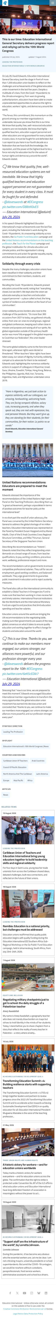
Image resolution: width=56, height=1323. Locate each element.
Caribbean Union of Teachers (15, 760)
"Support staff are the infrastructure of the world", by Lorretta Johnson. (28, 1238)
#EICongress (35, 201)
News (5, 794)
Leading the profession (13, 731)
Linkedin (46, 1293)
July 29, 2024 (11, 216)
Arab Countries (38, 760)
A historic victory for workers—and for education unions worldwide (28, 1159)
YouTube (24, 1293)
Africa (29, 780)
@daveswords (13, 201)
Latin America (42, 773)
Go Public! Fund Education (26, 236)
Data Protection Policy (33, 1313)
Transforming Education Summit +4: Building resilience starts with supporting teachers (28, 1079)
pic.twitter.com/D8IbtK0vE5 (20, 206)
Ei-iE (4, 3)
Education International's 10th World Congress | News (26, 746)
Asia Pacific (18, 780)
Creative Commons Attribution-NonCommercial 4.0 (24, 1308)
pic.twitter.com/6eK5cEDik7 (20, 673)
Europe (6, 780)
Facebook (10, 1293)
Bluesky (39, 1293)
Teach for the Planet (26, 243)
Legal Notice (18, 1313)
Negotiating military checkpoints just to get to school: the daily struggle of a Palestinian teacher (28, 996)
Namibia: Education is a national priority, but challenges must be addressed (28, 919)
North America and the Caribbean (17, 773)
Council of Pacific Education (14, 767)
